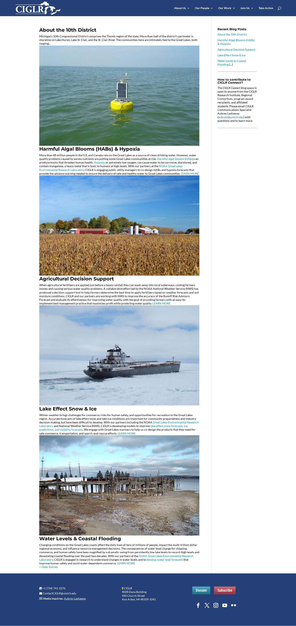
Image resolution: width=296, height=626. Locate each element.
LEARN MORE (190, 173)
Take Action (266, 8)
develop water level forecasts (165, 559)
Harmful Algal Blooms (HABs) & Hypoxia (89, 149)
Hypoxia (99, 162)
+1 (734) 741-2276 (53, 588)
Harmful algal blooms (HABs (175, 158)
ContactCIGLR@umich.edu (59, 593)
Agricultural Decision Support (76, 279)
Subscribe (224, 590)
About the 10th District (67, 30)
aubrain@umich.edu (230, 117)
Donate (201, 590)
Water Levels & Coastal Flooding (80, 539)
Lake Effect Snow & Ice (68, 409)
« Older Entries (48, 567)
